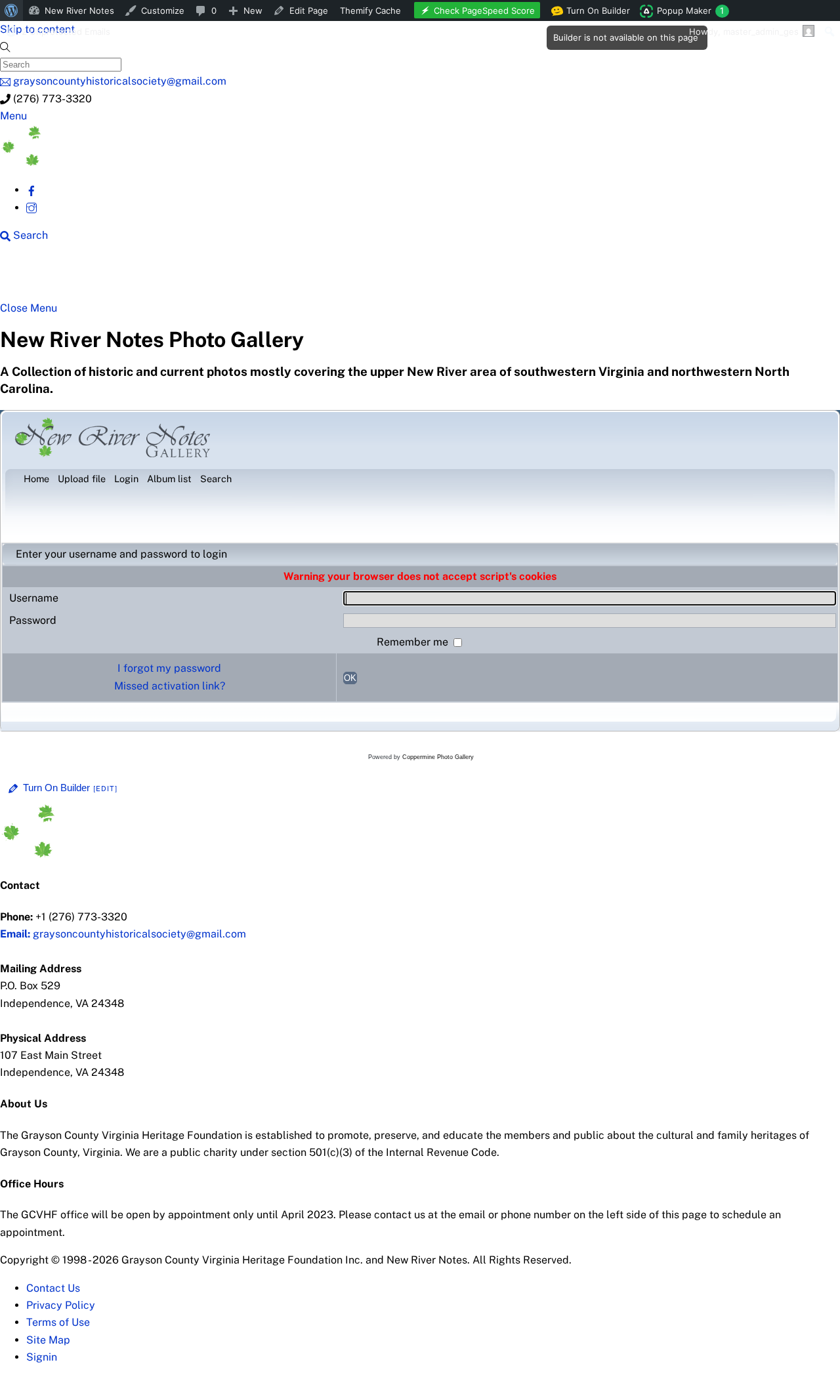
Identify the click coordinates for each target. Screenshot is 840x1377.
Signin (41, 1357)
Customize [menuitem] (162, 10)
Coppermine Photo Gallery (438, 757)
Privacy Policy (60, 1305)
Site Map (48, 1340)
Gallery (509, 276)
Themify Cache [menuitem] (370, 10)
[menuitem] (11, 10)
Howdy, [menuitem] (744, 31)
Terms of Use (58, 1322)
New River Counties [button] (161, 276)
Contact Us (53, 1288)
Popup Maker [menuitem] (690, 10)
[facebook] (31, 190)
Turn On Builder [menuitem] (594, 13)
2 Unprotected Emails (66, 31)
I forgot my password (169, 668)
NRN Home (50, 276)
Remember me (414, 642)
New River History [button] (413, 276)
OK (350, 678)
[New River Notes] (98, 162)
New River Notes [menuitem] (79, 10)
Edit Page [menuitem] (308, 10)
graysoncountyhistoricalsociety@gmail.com (123, 934)
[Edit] (105, 788)
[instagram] (31, 207)
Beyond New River (289, 276)
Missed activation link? (169, 686)
